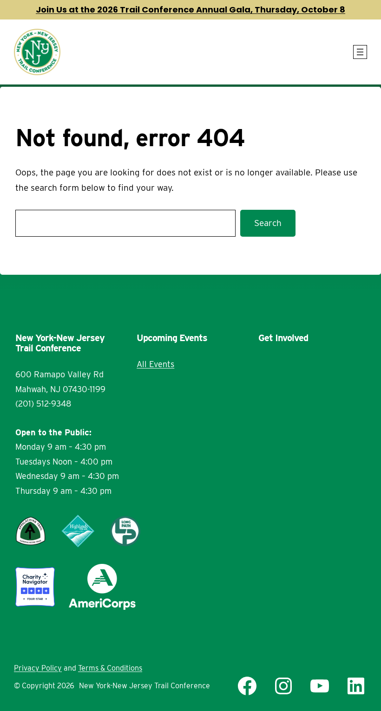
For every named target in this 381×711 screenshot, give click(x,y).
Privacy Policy (38, 668)
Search (268, 223)
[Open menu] (360, 52)
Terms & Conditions (110, 668)
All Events (155, 364)
